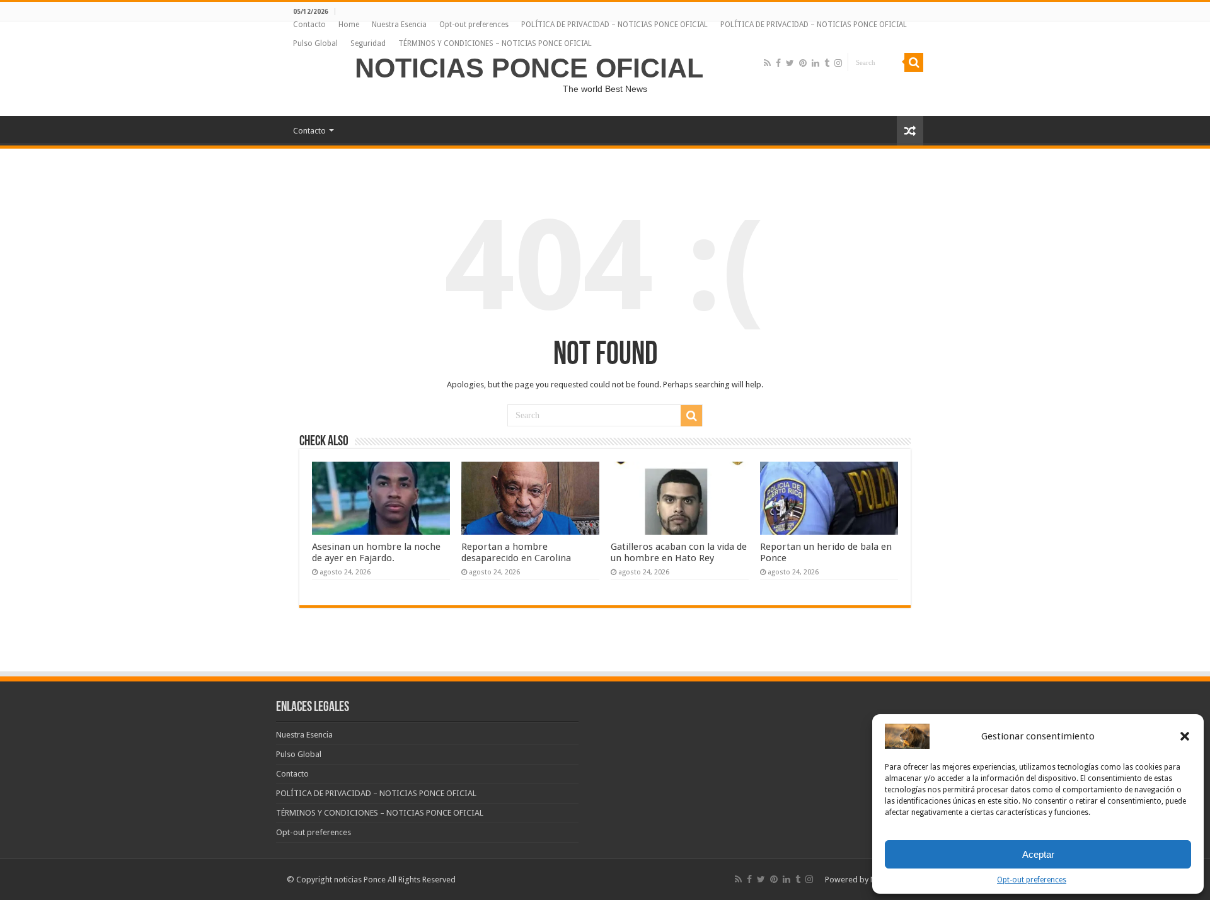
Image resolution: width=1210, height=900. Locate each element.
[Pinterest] (803, 63)
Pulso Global (315, 43)
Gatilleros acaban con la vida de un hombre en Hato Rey (679, 552)
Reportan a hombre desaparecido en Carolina (516, 552)
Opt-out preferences (1031, 879)
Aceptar (1038, 854)
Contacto (309, 24)
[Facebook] (778, 63)
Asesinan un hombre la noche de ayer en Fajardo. (376, 552)
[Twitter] (790, 63)
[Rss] (767, 63)
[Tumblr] (827, 63)
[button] (1184, 736)
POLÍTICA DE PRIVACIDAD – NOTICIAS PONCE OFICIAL (614, 24)
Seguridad (368, 43)
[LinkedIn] (815, 63)
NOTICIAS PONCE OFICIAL (529, 68)
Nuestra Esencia (399, 24)
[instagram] (838, 63)
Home (348, 24)
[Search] (913, 62)
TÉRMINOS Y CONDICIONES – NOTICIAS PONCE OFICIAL (495, 43)
